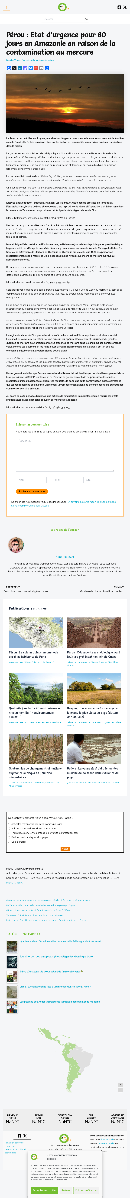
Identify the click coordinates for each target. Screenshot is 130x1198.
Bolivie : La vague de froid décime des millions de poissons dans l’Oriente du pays (93, 773)
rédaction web (107, 1139)
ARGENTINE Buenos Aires (117, 1119)
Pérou (28, 662)
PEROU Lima (38, 1119)
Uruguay (105, 722)
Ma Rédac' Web (106, 1143)
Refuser (66, 1190)
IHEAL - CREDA (14, 882)
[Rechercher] (87, 19)
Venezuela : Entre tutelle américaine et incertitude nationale (34, 915)
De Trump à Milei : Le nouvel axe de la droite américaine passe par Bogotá (40, 905)
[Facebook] (119, 7)
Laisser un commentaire (78, 662)
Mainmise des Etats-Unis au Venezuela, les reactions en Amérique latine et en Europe (46, 920)
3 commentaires (74, 782)
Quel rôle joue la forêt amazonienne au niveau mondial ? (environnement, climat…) (35, 712)
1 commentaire (16, 662)
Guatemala (39, 782)
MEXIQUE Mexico (12, 1119)
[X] (125, 7)
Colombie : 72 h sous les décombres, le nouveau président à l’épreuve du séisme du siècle (48, 900)
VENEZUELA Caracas (65, 1119)
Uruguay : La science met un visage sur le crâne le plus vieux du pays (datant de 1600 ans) (93, 712)
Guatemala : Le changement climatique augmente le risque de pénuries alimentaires (35, 773)
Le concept (10, 1146)
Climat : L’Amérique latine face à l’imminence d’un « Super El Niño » (38, 910)
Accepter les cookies (44, 1190)
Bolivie (88, 782)
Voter (65, 848)
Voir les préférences (86, 1190)
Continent (29, 722)
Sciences (36, 662)
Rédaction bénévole (14, 1143)
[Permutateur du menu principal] (6, 7)
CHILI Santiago (91, 1119)
